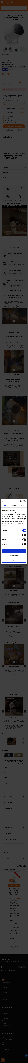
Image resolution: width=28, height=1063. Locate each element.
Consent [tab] (5, 505)
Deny (14, 560)
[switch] (24, 535)
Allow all (14, 550)
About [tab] (23, 505)
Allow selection (14, 555)
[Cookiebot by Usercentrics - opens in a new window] (20, 501)
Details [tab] (14, 505)
